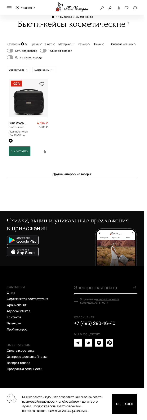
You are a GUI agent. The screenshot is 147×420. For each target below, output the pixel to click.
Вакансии (14, 323)
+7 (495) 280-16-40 (94, 323)
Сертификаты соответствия (27, 299)
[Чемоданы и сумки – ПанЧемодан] (72, 7)
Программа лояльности (24, 369)
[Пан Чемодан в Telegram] (78, 343)
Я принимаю (99, 300)
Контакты (14, 317)
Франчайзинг (17, 305)
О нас (11, 293)
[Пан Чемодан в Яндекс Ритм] (109, 343)
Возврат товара (18, 363)
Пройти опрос (17, 329)
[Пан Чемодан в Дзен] (99, 343)
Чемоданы (65, 17)
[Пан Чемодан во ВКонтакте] (88, 343)
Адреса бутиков (18, 311)
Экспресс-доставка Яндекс (27, 357)
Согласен (124, 404)
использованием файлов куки (68, 411)
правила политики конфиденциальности (99, 300)
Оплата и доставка (20, 350)
